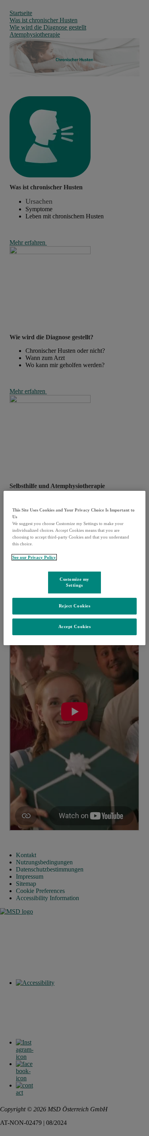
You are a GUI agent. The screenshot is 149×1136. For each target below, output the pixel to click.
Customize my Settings (74, 581)
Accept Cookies (74, 626)
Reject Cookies (75, 605)
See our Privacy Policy (34, 557)
